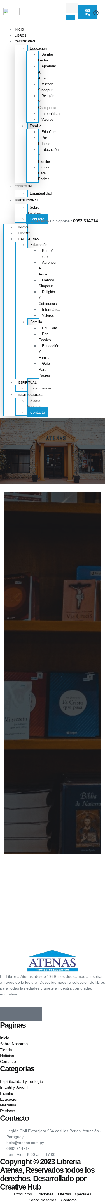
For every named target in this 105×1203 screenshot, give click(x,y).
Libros (20, 35)
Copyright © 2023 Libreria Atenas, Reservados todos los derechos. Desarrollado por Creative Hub (47, 1174)
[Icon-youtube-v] (35, 1014)
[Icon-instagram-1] (21, 1014)
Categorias (25, 41)
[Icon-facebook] (7, 1014)
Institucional (27, 200)
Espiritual (24, 186)
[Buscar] (70, 17)
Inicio (19, 29)
